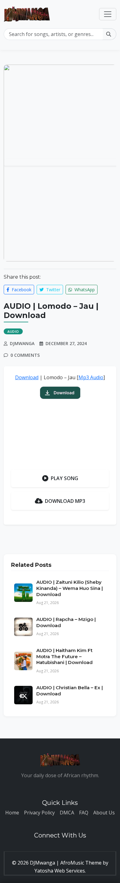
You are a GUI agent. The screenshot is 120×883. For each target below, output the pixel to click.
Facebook (20, 289)
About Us (104, 812)
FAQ (83, 812)
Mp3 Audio (90, 377)
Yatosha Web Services (59, 870)
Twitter (52, 289)
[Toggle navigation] (107, 14)
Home (12, 812)
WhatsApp (84, 289)
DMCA (67, 812)
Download (26, 377)
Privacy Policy (39, 812)
